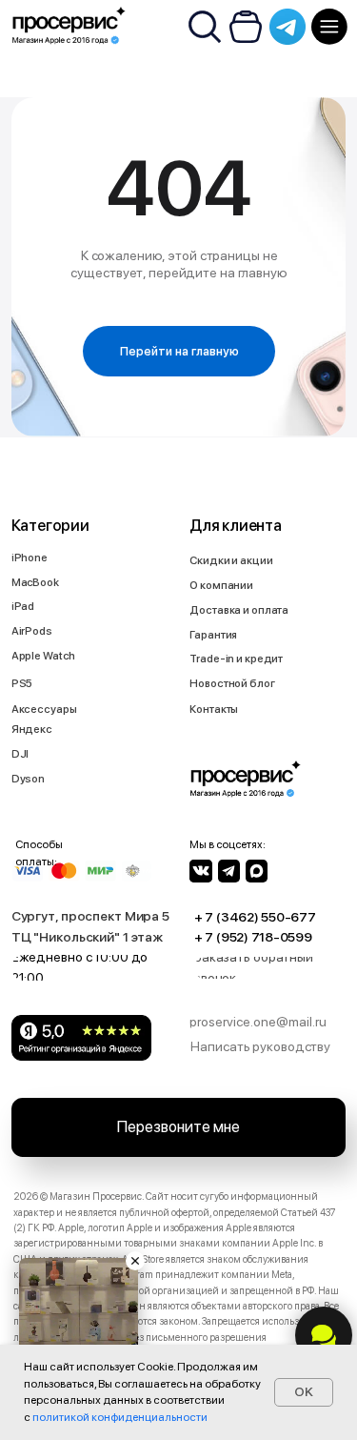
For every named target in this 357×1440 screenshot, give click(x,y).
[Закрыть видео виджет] (135, 1260)
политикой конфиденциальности (120, 1417)
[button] (275, 967)
